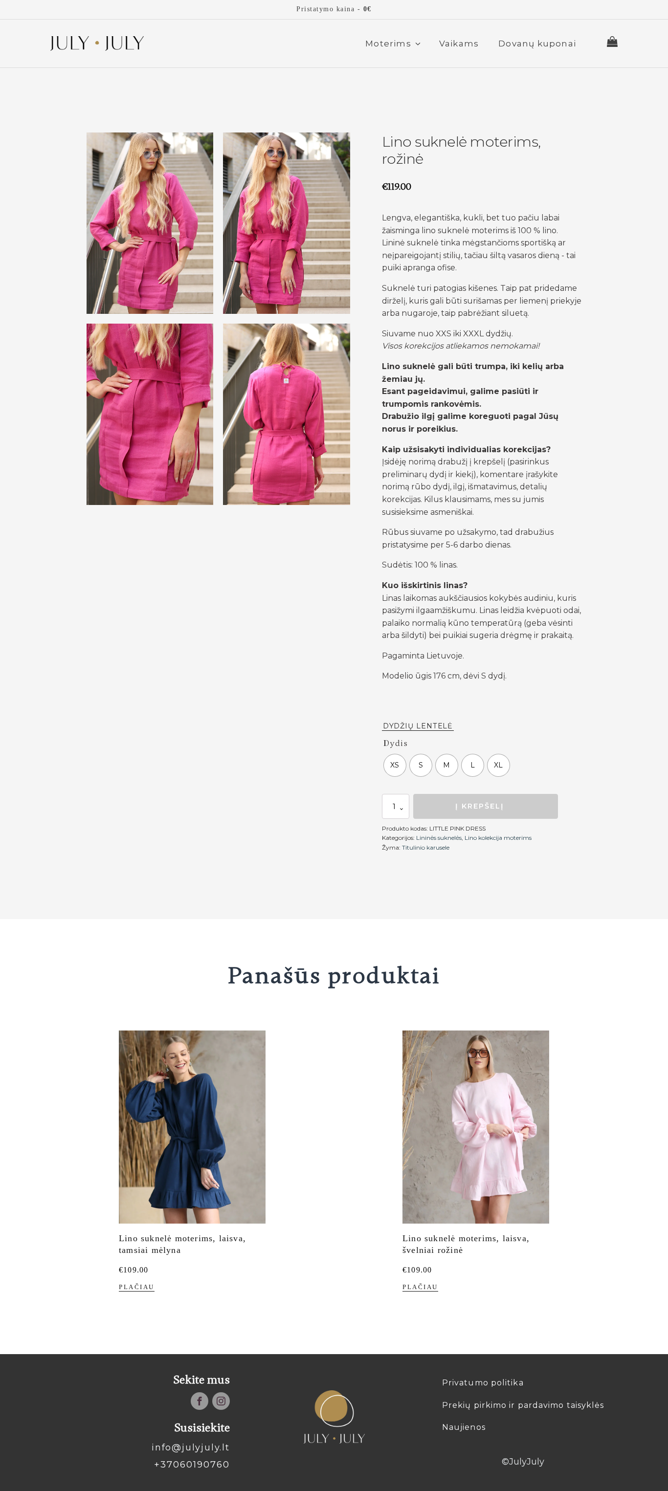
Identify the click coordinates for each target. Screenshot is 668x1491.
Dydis (395, 743)
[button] (392, 43)
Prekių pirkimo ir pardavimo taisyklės (523, 1405)
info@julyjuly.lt (191, 1447)
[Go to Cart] (612, 43)
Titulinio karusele (425, 847)
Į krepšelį (479, 806)
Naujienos (464, 1427)
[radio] (395, 765)
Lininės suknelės (439, 837)
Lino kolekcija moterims (498, 837)
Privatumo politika (483, 1382)
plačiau (137, 1287)
